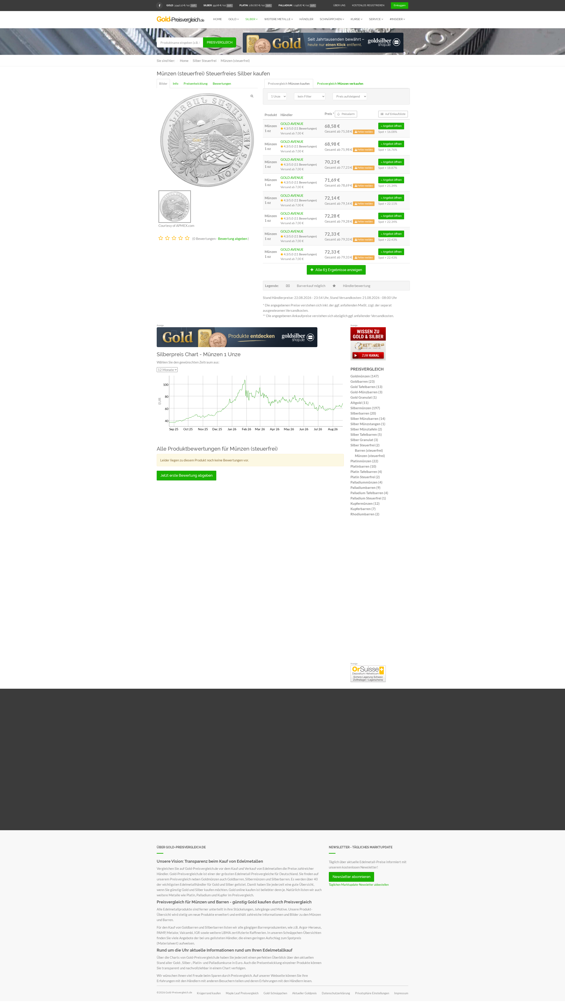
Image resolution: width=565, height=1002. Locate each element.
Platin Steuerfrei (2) (365, 477)
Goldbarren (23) (362, 381)
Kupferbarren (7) (363, 509)
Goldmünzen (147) (364, 376)
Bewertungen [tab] (222, 83)
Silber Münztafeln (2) (366, 429)
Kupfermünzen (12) (365, 503)
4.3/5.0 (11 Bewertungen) (300, 128)
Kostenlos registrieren (368, 5)
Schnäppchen (331, 19)
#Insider (396, 19)
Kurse (356, 19)
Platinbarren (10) (363, 466)
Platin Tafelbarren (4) (366, 472)
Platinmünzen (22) (364, 461)
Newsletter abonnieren (351, 877)
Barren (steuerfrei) (369, 450)
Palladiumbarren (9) (365, 488)
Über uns (339, 5)
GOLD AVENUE (292, 124)
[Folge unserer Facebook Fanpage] (159, 5)
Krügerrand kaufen (209, 993)
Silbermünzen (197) (365, 408)
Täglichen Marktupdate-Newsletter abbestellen (359, 884)
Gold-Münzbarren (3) (366, 392)
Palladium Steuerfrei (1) (368, 498)
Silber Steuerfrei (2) (365, 445)
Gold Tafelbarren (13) (366, 387)
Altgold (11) (359, 403)
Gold (232, 19)
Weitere (277, 19)
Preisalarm (348, 114)
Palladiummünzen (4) (366, 482)
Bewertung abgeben (232, 239)
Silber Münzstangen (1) (367, 424)
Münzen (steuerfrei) (370, 456)
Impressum (401, 993)
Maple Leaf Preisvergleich (242, 993)
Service (375, 19)
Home (217, 19)
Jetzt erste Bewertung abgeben (186, 475)
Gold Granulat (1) (363, 397)
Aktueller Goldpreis (304, 993)
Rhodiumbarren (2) (364, 514)
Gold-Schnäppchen (275, 993)
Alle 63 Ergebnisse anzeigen (338, 270)
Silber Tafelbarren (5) (366, 434)
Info (175, 83)
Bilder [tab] (163, 83)
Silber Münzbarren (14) (367, 419)
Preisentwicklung (195, 83)
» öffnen (391, 126)
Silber (250, 19)
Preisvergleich (219, 42)
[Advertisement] (379, 590)
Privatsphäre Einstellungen (372, 993)
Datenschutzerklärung (336, 993)
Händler (306, 19)
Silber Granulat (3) (364, 440)
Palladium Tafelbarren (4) (369, 493)
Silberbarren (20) (363, 413)
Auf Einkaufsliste (394, 114)
